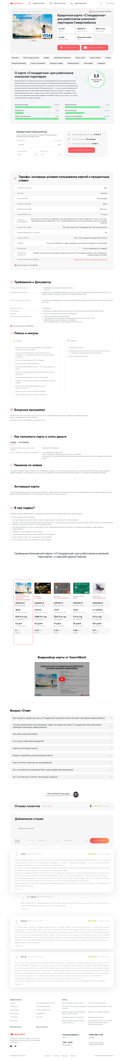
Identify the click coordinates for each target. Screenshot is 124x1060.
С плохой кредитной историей (45, 1003)
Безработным (14, 1013)
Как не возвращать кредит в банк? (73, 1003)
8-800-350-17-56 (96, 1035)
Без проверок (40, 1013)
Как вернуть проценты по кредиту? (73, 1017)
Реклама (73, 1056)
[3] (30, 840)
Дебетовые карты (16, 1027)
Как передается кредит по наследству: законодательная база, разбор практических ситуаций (100, 1022)
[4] (32, 840)
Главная (15, 11)
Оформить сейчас (71, 47)
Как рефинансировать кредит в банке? (100, 1006)
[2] (28, 840)
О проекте (48, 1056)
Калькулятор (14, 1020)
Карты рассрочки (42, 1027)
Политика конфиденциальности (104, 1055)
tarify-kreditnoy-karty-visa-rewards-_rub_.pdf (90, 259)
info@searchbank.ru (71, 1035)
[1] (34, 842)
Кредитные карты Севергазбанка (29, 11)
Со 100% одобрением (43, 1010)
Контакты (57, 1056)
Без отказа (39, 1017)
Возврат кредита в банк (95, 1017)
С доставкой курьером (43, 1006)
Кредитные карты (16, 1000)
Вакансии (65, 1056)
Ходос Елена (65, 793)
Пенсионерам (14, 1010)
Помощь (111, 3)
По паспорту (14, 1017)
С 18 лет (12, 1003)
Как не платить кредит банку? (97, 1003)
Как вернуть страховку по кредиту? (99, 1012)
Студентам (13, 1006)
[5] (34, 840)
